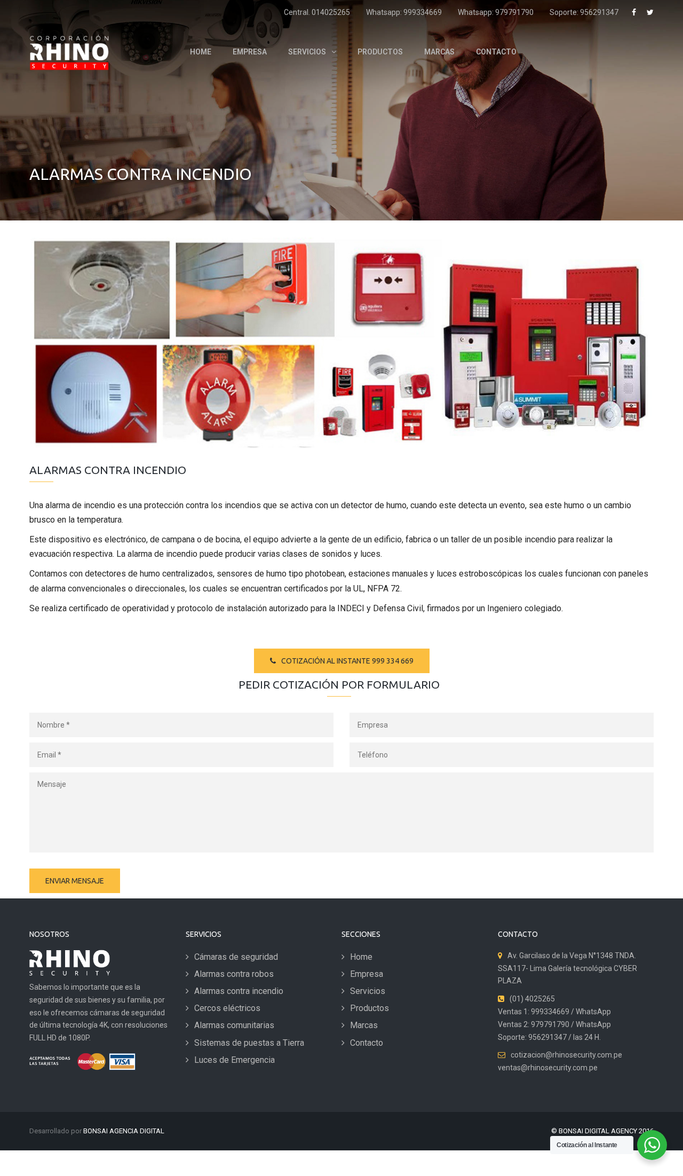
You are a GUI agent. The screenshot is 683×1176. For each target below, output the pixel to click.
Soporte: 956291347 (584, 12)
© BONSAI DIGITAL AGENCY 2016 (602, 1131)
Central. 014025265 (317, 12)
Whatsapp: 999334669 (404, 12)
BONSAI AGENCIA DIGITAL (123, 1131)
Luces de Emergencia (234, 1060)
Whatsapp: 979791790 (496, 12)
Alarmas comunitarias (234, 1025)
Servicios (367, 991)
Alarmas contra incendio (238, 991)
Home (361, 957)
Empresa (366, 974)
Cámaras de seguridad (236, 957)
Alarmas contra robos (234, 974)
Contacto (366, 1043)
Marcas (364, 1025)
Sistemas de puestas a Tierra (249, 1043)
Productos (369, 1008)
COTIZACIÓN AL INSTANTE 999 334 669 (347, 661)
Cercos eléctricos (227, 1008)
